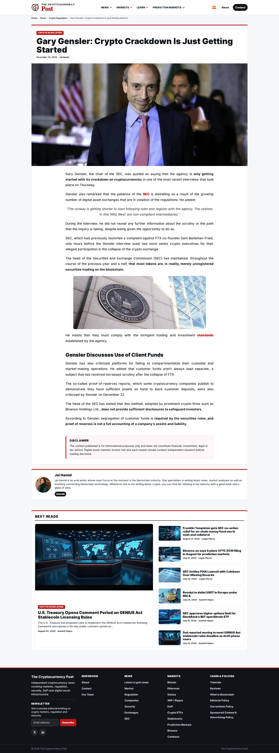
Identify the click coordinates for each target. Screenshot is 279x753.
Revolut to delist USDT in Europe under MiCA (210, 594)
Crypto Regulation (58, 18)
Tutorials (215, 682)
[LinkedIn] (42, 732)
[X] (34, 732)
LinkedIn (60, 494)
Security (130, 706)
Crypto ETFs (175, 712)
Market (129, 688)
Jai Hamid (64, 57)
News (105, 7)
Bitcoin (171, 682)
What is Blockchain (222, 694)
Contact (240, 7)
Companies (132, 700)
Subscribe (68, 722)
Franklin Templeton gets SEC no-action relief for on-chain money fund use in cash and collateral (210, 531)
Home (34, 18)
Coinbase (173, 736)
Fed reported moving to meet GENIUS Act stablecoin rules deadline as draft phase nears (211, 636)
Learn (141, 7)
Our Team (88, 694)
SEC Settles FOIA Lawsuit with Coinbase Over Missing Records (211, 573)
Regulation (131, 694)
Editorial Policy (219, 700)
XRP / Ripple (175, 700)
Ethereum (173, 688)
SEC (127, 718)
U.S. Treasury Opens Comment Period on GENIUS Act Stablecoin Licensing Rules (90, 614)
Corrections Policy (221, 706)
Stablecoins (174, 718)
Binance (172, 730)
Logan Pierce (208, 539)
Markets (123, 7)
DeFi (170, 706)
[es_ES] (214, 7)
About (225, 7)
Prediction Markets (167, 7)
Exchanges (131, 712)
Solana (171, 694)
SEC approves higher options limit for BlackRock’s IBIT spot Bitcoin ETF (209, 615)
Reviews (215, 688)
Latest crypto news (137, 682)
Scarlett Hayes (65, 631)
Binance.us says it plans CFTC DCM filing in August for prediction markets (212, 552)
